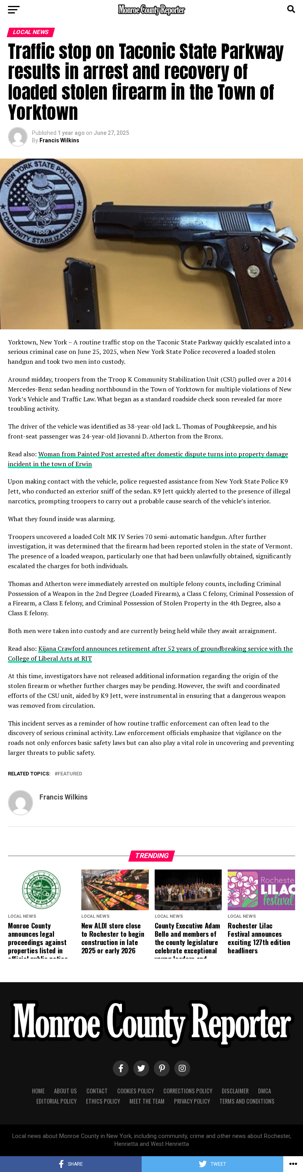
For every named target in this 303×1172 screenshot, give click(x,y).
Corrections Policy (187, 1091)
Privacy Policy (192, 1101)
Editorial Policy (56, 1101)
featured (70, 774)
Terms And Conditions (247, 1101)
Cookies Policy (135, 1091)
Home (38, 1091)
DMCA (264, 1091)
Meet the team (147, 1101)
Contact (97, 1091)
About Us (65, 1091)
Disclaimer (235, 1091)
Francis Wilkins (59, 140)
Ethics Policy (103, 1101)
